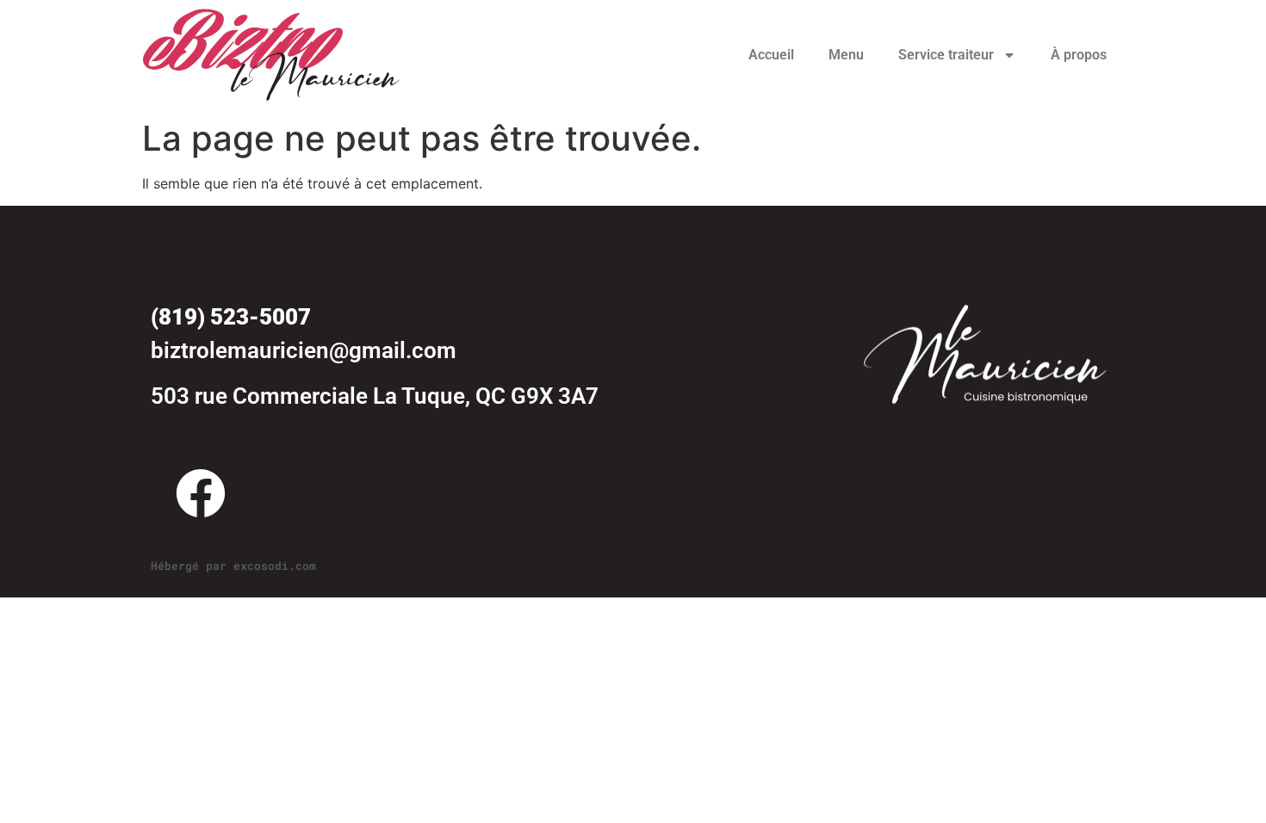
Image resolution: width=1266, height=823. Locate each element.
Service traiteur (946, 54)
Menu (846, 54)
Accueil (771, 54)
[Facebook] (201, 493)
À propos (1079, 54)
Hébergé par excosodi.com (233, 565)
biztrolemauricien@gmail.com (303, 350)
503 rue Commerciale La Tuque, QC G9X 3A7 (375, 396)
